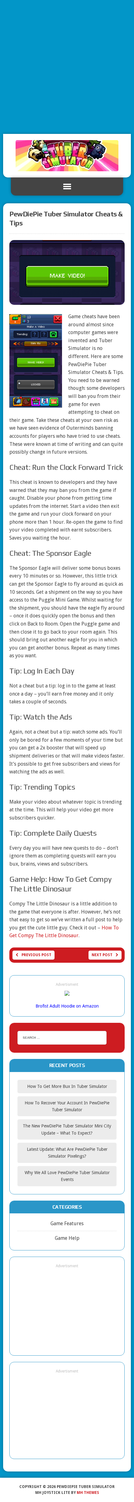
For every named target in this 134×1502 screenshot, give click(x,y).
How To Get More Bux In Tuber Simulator (67, 1086)
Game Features (67, 1223)
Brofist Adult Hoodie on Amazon (67, 1006)
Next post (102, 955)
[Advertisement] (67, 67)
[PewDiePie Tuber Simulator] (67, 155)
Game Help (67, 1238)
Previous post (36, 955)
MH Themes (88, 1492)
